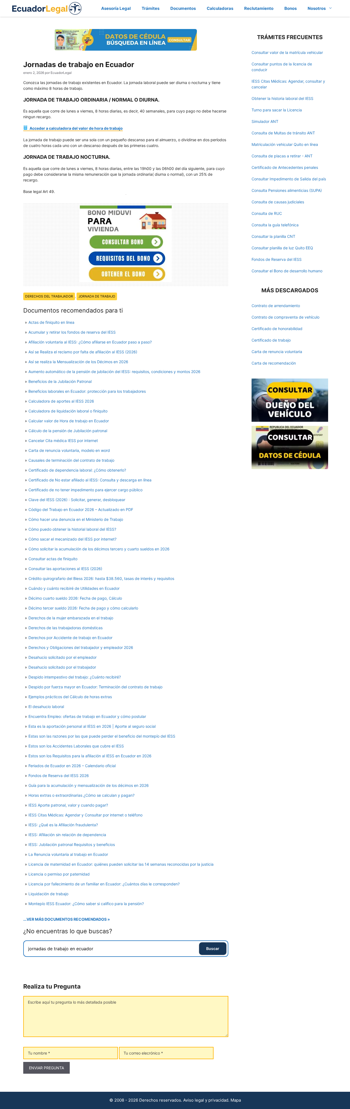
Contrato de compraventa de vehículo (285, 317)
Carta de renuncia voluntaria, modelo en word (69, 450)
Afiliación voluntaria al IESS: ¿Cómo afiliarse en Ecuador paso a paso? (90, 342)
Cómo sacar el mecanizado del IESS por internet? (72, 539)
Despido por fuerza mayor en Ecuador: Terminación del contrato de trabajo (95, 687)
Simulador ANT (265, 121)
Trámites (150, 8)
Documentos (183, 8)
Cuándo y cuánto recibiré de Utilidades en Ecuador (73, 588)
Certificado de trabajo (271, 340)
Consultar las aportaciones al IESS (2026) (65, 568)
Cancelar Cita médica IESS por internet (63, 440)
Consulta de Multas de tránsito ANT (283, 133)
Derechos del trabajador (49, 296)
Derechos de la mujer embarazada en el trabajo (70, 618)
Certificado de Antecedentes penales (285, 167)
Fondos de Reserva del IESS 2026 (58, 775)
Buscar (212, 948)
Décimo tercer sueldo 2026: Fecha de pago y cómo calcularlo (83, 608)
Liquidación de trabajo (48, 893)
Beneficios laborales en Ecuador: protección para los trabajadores (87, 391)
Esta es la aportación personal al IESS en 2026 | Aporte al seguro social (92, 726)
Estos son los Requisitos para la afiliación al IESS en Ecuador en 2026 (89, 755)
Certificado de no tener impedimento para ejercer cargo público (85, 489)
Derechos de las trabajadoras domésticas (65, 627)
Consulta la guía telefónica (275, 225)
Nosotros (317, 8)
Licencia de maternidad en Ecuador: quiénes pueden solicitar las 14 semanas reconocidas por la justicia (121, 864)
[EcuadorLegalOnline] (47, 7)
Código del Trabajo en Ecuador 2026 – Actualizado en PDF (80, 509)
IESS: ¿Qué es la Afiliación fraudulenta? (63, 824)
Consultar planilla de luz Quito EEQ (282, 248)
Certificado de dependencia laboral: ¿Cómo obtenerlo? (77, 470)
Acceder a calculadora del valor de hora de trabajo (76, 128)
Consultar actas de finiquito (52, 558)
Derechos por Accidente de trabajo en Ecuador (70, 637)
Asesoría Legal (116, 8)
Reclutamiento (258, 8)
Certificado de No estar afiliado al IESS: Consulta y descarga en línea (89, 480)
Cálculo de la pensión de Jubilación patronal (67, 430)
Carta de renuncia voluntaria (277, 351)
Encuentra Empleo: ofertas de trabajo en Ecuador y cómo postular (87, 716)
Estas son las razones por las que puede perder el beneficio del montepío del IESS (101, 736)
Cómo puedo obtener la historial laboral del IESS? (72, 529)
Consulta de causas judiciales (278, 202)
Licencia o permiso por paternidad (59, 874)
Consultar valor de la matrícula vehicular (287, 52)
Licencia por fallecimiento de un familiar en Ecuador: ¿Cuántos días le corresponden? (104, 884)
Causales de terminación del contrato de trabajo (71, 460)
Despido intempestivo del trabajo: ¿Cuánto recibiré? (74, 677)
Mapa (236, 1100)
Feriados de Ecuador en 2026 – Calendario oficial (72, 765)
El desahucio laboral (46, 706)
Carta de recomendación (274, 363)
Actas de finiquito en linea (51, 322)
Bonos (290, 8)
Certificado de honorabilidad (277, 328)
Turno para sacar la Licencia (277, 110)
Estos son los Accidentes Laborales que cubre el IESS (76, 746)
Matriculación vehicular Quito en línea (285, 144)
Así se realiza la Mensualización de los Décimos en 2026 (78, 361)
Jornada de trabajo (96, 296)
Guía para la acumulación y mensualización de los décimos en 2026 (88, 785)
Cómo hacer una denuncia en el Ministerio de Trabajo (75, 519)
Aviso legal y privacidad (205, 1100)
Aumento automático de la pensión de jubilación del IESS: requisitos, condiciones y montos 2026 (114, 371)
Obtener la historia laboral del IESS (282, 98)
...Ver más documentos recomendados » (66, 919)
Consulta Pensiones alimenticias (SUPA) (287, 190)
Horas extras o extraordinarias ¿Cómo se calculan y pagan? (81, 795)
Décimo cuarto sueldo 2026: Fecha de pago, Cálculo (75, 598)
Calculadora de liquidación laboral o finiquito (67, 411)
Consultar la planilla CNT (273, 236)
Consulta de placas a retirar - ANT (282, 156)
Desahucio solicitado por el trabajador (62, 667)
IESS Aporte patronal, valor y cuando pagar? (68, 805)
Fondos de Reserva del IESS (277, 259)
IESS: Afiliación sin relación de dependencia (67, 834)
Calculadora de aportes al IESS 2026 (61, 401)
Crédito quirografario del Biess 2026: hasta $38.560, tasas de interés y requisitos (101, 578)
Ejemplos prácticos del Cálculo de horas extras (70, 696)
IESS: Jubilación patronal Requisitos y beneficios (71, 844)
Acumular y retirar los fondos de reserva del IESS (72, 332)
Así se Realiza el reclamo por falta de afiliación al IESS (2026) (82, 352)
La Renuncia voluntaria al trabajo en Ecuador (68, 854)
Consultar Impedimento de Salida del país (289, 179)
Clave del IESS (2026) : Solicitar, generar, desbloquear (76, 499)
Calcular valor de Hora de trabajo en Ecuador (68, 420)
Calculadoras (220, 8)
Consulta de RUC (267, 213)
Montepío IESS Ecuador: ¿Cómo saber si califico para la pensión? (86, 903)
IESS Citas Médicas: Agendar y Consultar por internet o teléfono (85, 815)
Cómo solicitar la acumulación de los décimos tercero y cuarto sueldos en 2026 (99, 549)
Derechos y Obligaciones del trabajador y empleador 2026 (80, 647)
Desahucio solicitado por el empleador (62, 657)
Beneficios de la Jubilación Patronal (60, 381)
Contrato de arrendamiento (276, 305)
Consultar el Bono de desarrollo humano (287, 270)
